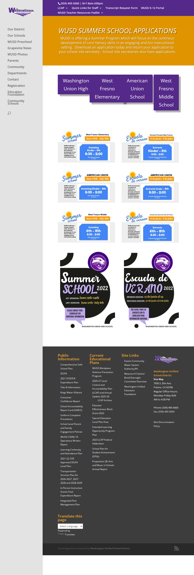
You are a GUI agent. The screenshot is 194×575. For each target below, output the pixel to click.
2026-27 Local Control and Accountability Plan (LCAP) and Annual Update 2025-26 (102, 388)
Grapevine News (19, 48)
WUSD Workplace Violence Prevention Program (102, 372)
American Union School (137, 88)
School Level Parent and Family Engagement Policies (71, 427)
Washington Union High (76, 84)
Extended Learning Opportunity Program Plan (103, 430)
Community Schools (16, 102)
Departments (17, 73)
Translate (70, 534)
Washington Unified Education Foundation (134, 390)
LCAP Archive (105, 400)
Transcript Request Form (122, 8)
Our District (16, 29)
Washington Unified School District (110, 548)
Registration (16, 86)
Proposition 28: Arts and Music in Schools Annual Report (103, 465)
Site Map (158, 379)
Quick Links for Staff (85, 8)
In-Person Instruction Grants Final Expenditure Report (71, 491)
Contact (13, 79)
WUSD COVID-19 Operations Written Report (70, 440)
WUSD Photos (18, 54)
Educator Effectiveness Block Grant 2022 (102, 409)
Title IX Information (70, 387)
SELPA (63, 373)
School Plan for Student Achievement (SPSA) (103, 452)
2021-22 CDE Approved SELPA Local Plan (69, 462)
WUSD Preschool (20, 42)
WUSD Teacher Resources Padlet (79, 12)
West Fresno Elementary (107, 88)
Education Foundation (16, 94)
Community (16, 67)
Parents (13, 61)
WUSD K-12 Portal (152, 8)
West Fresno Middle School (166, 92)
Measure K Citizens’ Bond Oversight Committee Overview (135, 377)
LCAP (61, 8)
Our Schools (16, 36)
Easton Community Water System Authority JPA (134, 364)
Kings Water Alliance (71, 392)
